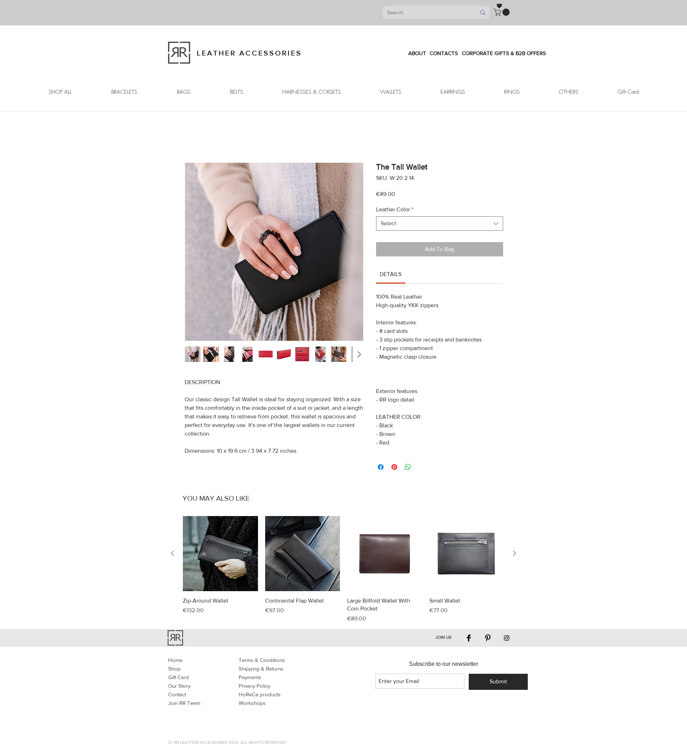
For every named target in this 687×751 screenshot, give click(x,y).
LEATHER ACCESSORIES (249, 53)
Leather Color (394, 209)
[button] (502, 12)
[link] (390, 274)
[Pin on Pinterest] (394, 467)
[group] (343, 569)
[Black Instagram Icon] (506, 638)
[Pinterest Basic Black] (487, 638)
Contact (177, 694)
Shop (174, 669)
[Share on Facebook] (380, 467)
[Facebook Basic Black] (468, 638)
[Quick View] (220, 553)
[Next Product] (514, 553)
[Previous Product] (172, 553)
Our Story (179, 686)
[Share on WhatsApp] (408, 467)
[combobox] (439, 223)
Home (175, 660)
